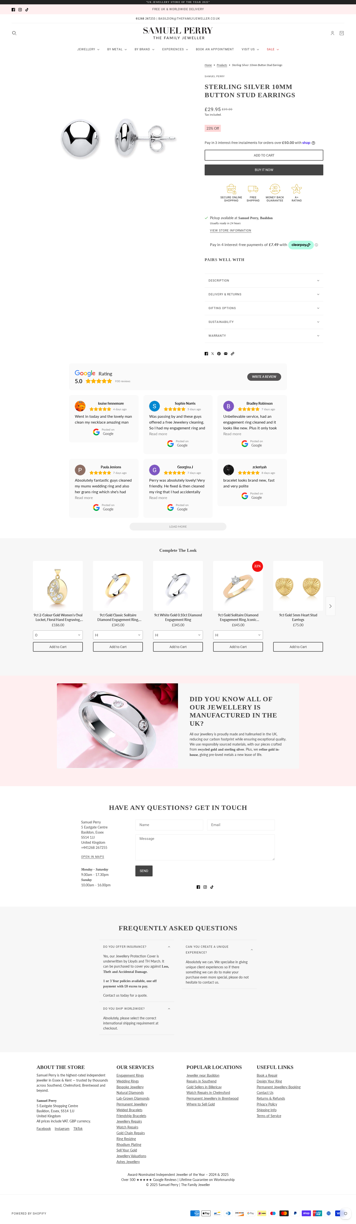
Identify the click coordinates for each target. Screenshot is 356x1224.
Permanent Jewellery (131, 1104)
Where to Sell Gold (200, 1104)
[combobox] (58, 635)
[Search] (14, 33)
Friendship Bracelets (131, 1116)
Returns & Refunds (271, 1098)
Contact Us (265, 1092)
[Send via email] (225, 353)
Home (208, 65)
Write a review (264, 377)
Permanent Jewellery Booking (279, 1087)
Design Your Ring (269, 1081)
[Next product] (330, 606)
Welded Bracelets (129, 1110)
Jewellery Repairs (129, 1121)
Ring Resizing (126, 1139)
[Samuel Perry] (178, 33)
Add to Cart (58, 647)
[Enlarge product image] (115, 138)
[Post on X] (212, 353)
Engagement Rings (130, 1075)
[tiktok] (27, 9)
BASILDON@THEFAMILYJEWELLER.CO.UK (189, 18)
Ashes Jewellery (128, 1162)
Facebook (44, 1129)
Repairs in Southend (201, 1081)
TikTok (78, 1129)
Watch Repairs (127, 1127)
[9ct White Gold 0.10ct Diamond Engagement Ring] (178, 586)
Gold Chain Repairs (130, 1133)
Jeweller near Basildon (202, 1075)
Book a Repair (267, 1075)
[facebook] (13, 9)
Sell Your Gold (126, 1150)
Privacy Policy (267, 1104)
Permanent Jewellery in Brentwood (212, 1098)
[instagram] (20, 9)
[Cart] (341, 33)
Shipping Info (267, 1110)
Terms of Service (269, 1116)
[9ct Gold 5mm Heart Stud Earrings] (298, 586)
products (222, 65)
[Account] (332, 33)
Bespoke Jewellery (130, 1087)
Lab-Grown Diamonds (132, 1098)
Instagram (62, 1129)
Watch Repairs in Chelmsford (208, 1092)
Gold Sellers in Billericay (204, 1087)
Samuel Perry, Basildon (255, 218)
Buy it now (264, 170)
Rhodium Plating (128, 1144)
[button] (232, 353)
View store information (230, 230)
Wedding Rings (127, 1081)
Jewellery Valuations (131, 1156)
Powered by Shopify (29, 1213)
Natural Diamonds (130, 1092)
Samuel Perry (215, 76)
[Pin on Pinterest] (219, 353)
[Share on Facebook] (206, 353)
